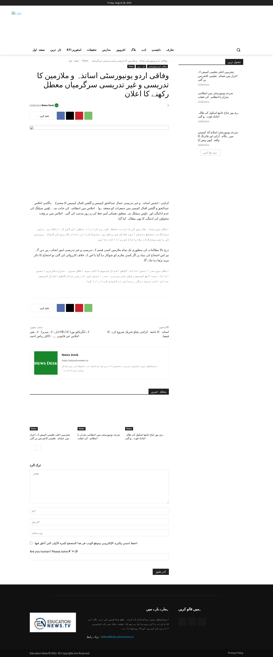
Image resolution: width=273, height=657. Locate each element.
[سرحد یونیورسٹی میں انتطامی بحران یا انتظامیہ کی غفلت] (99, 415)
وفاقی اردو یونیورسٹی (157, 66)
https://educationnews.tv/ (75, 360)
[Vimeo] (48, 3)
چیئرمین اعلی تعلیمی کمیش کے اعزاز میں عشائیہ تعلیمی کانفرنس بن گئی (217, 75)
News (85, 60)
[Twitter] (182, 622)
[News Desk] (57, 105)
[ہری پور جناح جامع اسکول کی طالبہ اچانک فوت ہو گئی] (147, 415)
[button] (238, 50)
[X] (43, 3)
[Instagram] (37, 3)
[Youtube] (54, 3)
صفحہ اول (74, 60)
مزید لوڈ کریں (210, 152)
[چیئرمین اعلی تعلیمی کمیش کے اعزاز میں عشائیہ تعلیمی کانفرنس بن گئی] (52, 415)
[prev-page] (32, 448)
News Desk (48, 105)
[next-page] (38, 448)
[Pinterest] (79, 116)
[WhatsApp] (88, 116)
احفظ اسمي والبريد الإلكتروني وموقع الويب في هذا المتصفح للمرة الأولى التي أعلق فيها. (86, 543)
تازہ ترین (141, 66)
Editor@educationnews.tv (117, 637)
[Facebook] (32, 3)
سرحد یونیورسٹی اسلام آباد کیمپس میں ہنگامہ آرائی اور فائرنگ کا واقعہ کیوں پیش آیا (218, 136)
